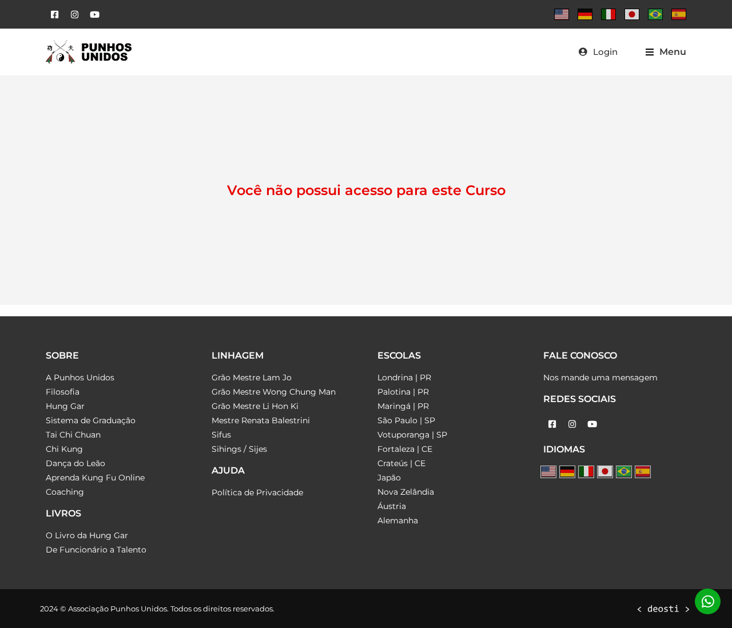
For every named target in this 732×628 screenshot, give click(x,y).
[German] (585, 14)
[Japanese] (631, 14)
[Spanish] (678, 14)
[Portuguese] (655, 14)
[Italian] (608, 14)
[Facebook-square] (54, 14)
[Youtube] (94, 14)
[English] (561, 14)
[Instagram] (74, 14)
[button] (666, 52)
